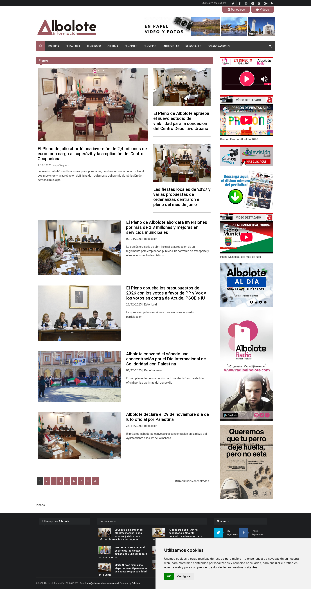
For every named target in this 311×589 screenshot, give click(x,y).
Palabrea (136, 583)
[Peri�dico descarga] (246, 189)
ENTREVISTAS (171, 46)
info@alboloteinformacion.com (102, 583)
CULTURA (112, 46)
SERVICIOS (150, 46)
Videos (264, 9)
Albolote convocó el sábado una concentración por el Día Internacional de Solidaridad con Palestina (166, 359)
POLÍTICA (53, 46)
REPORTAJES (193, 46)
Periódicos (237, 9)
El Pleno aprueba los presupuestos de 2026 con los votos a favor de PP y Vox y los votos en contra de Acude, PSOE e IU (166, 293)
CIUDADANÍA (73, 46)
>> (95, 481)
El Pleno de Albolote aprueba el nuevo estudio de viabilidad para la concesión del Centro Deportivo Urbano (181, 121)
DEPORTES (131, 46)
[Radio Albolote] (246, 365)
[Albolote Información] (85, 27)
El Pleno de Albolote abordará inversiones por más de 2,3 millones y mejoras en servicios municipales (166, 227)
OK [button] (169, 576)
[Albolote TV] (246, 155)
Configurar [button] (184, 576)
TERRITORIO (94, 46)
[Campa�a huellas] (246, 462)
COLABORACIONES (219, 46)
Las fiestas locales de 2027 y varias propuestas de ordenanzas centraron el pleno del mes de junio (182, 197)
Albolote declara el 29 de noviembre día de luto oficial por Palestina (167, 417)
